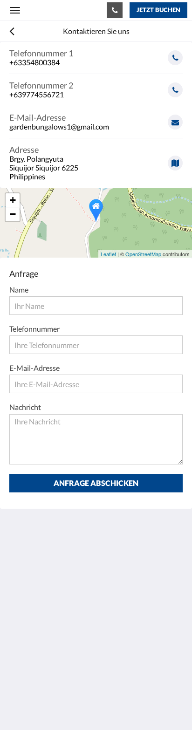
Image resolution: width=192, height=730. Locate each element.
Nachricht (25, 407)
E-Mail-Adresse (34, 367)
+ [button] (13, 200)
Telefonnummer (34, 328)
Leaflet (108, 254)
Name (18, 289)
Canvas (61, 704)
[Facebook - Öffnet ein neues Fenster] (18, 639)
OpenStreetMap (143, 254)
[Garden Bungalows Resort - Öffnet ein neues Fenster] (44, 639)
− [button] (13, 214)
